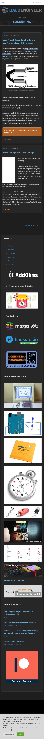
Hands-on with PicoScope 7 (14, 641)
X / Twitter (11, 253)
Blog (6, 617)
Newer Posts (32, 226)
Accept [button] (21, 734)
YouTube (11, 264)
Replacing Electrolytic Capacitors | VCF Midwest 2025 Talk (19, 613)
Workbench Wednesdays (13, 625)
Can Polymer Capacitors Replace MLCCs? (20, 622)
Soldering (6, 35)
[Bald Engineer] (22, 10)
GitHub (10, 246)
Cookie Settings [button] (9, 734)
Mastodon (11, 257)
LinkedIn (11, 250)
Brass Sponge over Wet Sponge (18, 152)
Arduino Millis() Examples (14, 580)
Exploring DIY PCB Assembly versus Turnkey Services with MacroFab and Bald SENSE (21, 632)
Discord (10, 261)
